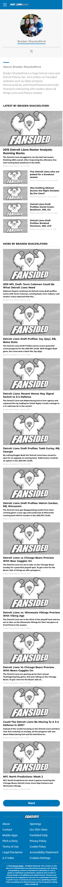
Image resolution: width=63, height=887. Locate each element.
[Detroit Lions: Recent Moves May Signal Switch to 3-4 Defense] (31, 384)
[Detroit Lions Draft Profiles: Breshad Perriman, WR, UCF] (31, 226)
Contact (7, 829)
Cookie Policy (38, 846)
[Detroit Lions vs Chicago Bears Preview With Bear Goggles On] (31, 548)
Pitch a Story (10, 841)
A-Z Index (8, 858)
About (6, 823)
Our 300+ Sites (38, 829)
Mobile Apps (10, 835)
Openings (35, 823)
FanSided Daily (39, 835)
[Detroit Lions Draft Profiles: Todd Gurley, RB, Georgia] (31, 439)
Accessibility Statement (44, 852)
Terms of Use (10, 846)
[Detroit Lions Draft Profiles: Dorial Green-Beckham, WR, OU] (31, 210)
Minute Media (17, 866)
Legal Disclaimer (12, 852)
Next (31, 803)
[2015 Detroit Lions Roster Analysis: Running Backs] (31, 139)
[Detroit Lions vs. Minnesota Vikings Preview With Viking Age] (31, 603)
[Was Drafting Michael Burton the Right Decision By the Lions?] (31, 193)
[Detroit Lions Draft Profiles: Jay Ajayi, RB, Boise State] (31, 330)
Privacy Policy (38, 841)
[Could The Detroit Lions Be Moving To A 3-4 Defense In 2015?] (31, 713)
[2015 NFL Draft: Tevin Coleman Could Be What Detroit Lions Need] (31, 275)
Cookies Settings (40, 858)
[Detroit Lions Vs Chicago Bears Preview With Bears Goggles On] (31, 658)
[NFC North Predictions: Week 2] (31, 765)
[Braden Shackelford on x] (31, 51)
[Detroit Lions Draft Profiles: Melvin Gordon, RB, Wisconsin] (31, 494)
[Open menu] (5, 4)
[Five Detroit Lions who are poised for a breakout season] (31, 177)
